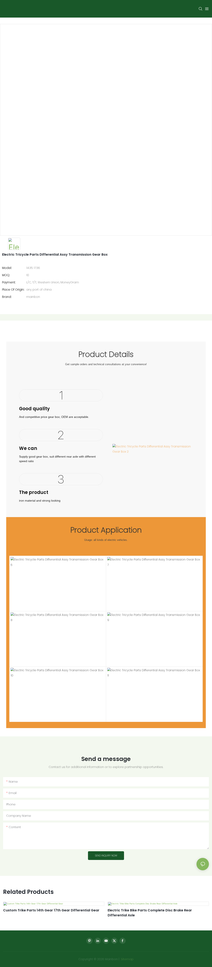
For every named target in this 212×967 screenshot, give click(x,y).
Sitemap (127, 959)
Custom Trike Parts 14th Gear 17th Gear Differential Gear (51, 910)
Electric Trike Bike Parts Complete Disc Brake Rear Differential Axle (150, 913)
